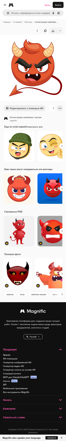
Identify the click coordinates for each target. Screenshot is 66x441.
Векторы (28, 22)
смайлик (10, 294)
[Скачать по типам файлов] (60, 31)
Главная (6, 22)
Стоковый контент (12, 373)
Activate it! (51, 437)
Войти (58, 4)
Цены (47, 4)
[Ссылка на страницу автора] (6, 119)
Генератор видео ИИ (13, 365)
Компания (9, 408)
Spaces (6, 354)
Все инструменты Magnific (16, 392)
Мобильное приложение (15, 388)
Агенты (10, 380)
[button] (33, 336)
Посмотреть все (34, 126)
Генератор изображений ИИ (17, 362)
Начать (7, 400)
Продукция (10, 349)
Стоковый (17, 22)
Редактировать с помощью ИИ (26, 108)
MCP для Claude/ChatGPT (19, 377)
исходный (20, 40)
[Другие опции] (37, 31)
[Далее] (53, 108)
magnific (13, 120)
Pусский (33, 336)
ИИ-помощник (10, 358)
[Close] (61, 438)
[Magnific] (33, 312)
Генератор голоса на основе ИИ (19, 369)
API (4, 384)
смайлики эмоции (38, 294)
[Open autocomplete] (7, 13)
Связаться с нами (14, 417)
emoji (22, 294)
